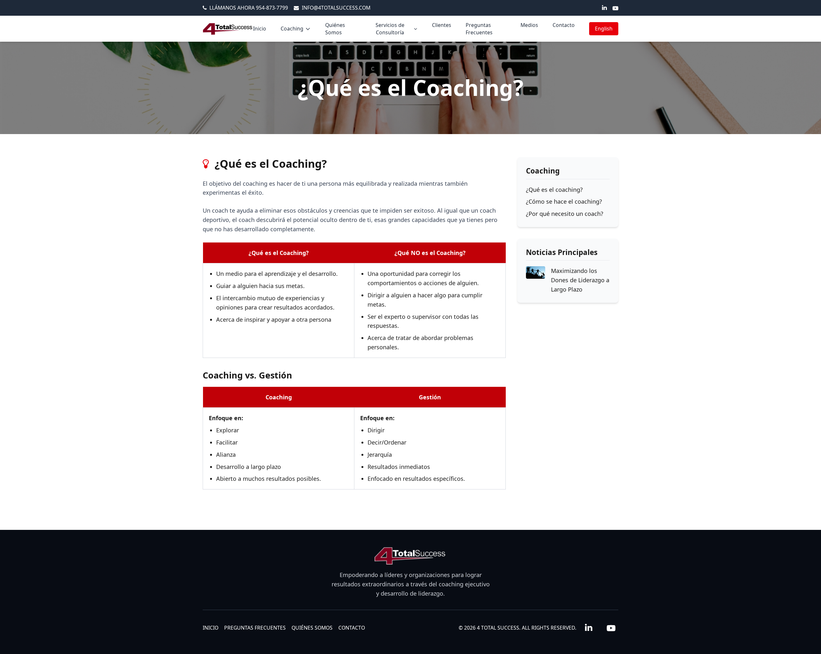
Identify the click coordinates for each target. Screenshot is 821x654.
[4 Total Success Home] (228, 29)
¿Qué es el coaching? (554, 189)
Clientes (441, 25)
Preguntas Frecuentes (479, 28)
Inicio (259, 28)
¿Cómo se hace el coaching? (564, 201)
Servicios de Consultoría (390, 28)
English (604, 28)
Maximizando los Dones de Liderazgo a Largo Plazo (580, 280)
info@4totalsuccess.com (336, 7)
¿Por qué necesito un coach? (564, 213)
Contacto (564, 25)
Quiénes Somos (335, 28)
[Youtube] (615, 8)
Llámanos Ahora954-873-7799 (248, 7)
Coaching (292, 28)
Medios (529, 25)
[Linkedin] (604, 7)
